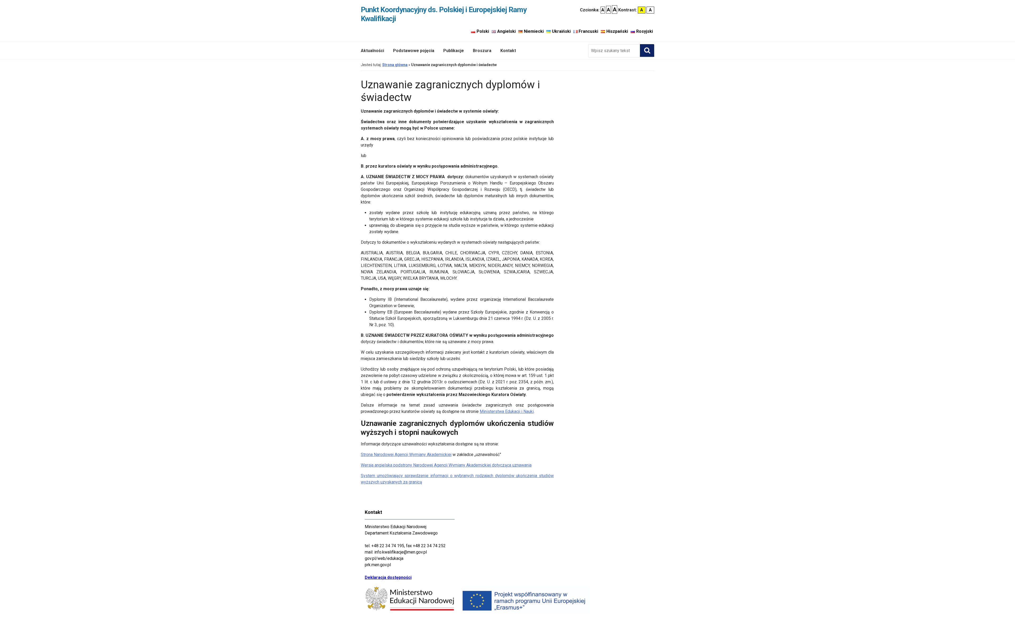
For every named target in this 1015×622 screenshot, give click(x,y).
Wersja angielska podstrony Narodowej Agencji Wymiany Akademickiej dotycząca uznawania (446, 465)
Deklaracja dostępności (388, 577)
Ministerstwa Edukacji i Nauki (507, 411)
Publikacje (453, 50)
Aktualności (372, 50)
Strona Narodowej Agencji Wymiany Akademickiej (406, 454)
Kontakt (508, 50)
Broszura (482, 50)
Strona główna (395, 65)
